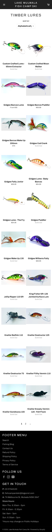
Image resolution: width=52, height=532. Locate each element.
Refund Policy (8, 452)
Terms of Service (10, 464)
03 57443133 (11, 489)
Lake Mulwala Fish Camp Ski (26, 4)
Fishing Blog (8, 444)
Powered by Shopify (37, 529)
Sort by (26, 21)
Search (5, 440)
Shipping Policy (9, 456)
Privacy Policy (8, 460)
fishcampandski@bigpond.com (19, 493)
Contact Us (7, 448)
